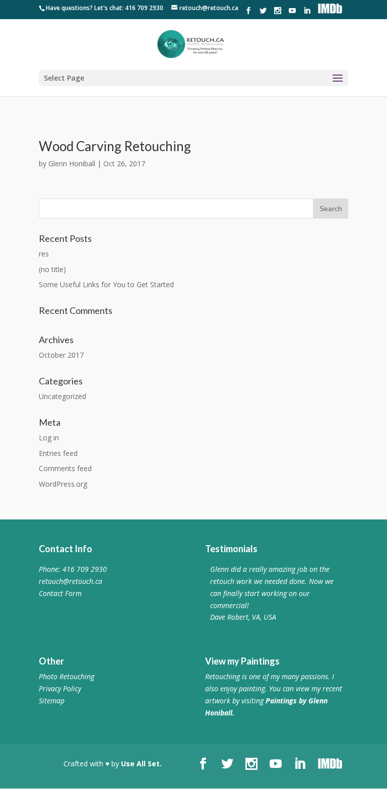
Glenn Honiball (71, 163)
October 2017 (61, 355)
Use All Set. (141, 763)
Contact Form (60, 593)
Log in (49, 437)
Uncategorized (62, 396)
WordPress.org (63, 484)
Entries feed (58, 453)
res (44, 253)
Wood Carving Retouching (115, 146)
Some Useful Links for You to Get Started (106, 284)
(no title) (52, 269)
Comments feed (65, 468)
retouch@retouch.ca (70, 581)
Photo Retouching (66, 676)
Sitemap (51, 700)
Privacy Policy (60, 688)
